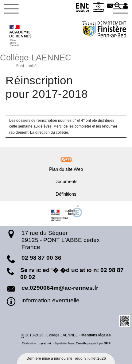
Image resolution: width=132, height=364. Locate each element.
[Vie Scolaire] (98, 8)
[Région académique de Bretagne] (66, 213)
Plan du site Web (66, 169)
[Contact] (110, 6)
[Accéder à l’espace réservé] (126, 6)
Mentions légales (96, 335)
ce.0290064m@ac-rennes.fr (59, 288)
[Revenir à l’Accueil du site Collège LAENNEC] (20, 35)
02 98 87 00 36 (41, 258)
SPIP (107, 343)
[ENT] (82, 8)
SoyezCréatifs (77, 343)
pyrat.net (45, 343)
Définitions (66, 194)
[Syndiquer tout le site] (66, 159)
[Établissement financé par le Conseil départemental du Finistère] (104, 30)
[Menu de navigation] (11, 9)
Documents (66, 181)
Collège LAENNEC (36, 60)
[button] (118, 6)
